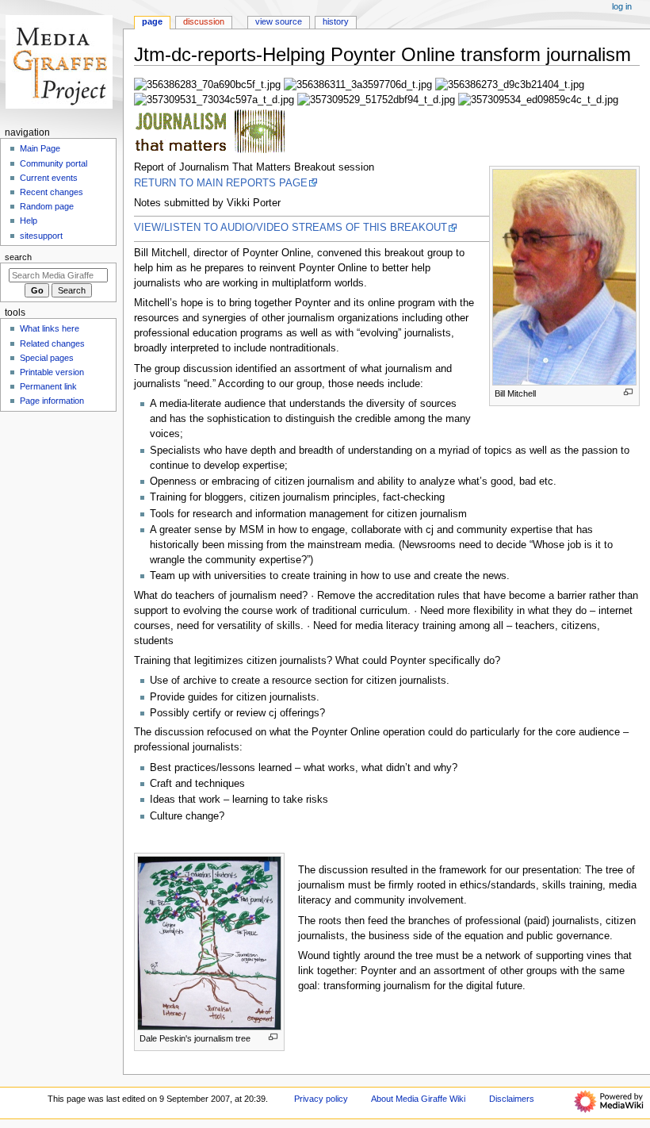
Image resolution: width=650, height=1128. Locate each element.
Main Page (40, 148)
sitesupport (41, 235)
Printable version (52, 372)
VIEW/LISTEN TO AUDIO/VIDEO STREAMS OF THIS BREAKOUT (290, 227)
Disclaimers (511, 1098)
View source (278, 21)
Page (152, 21)
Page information (52, 400)
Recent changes (51, 192)
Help (28, 220)
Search (18, 257)
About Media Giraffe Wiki (418, 1098)
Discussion (203, 21)
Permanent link (48, 386)
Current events (49, 177)
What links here (49, 328)
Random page (47, 206)
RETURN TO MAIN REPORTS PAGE (221, 183)
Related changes (52, 343)
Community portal (53, 163)
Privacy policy (321, 1098)
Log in (622, 6)
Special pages (47, 358)
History (336, 21)
